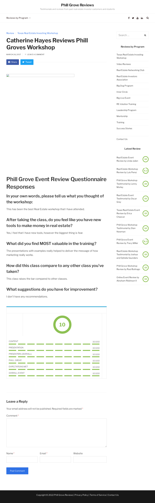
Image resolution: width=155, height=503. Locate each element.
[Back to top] (145, 494)
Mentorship (122, 116)
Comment (12, 415)
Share (14, 62)
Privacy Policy (81, 495)
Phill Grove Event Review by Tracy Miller (127, 241)
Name (10, 453)
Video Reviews (124, 64)
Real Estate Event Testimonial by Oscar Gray (127, 198)
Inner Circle (122, 92)
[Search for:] (133, 35)
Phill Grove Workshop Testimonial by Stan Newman (127, 228)
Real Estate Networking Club (130, 70)
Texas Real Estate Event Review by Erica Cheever (128, 213)
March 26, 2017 (13, 54)
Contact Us (122, 139)
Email (43, 453)
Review (10, 33)
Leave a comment (36, 54)
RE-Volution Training (126, 104)
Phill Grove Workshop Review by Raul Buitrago (128, 267)
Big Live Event (123, 98)
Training (120, 122)
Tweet (28, 62)
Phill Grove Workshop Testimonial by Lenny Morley (127, 183)
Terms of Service (98, 495)
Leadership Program (126, 110)
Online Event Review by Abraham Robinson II (128, 279)
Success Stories (124, 128)
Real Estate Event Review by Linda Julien (127, 159)
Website (78, 453)
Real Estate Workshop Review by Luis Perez (127, 171)
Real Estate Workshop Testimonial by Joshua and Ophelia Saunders (127, 254)
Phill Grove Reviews (77, 5)
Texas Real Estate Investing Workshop (37, 33)
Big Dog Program (125, 85)
